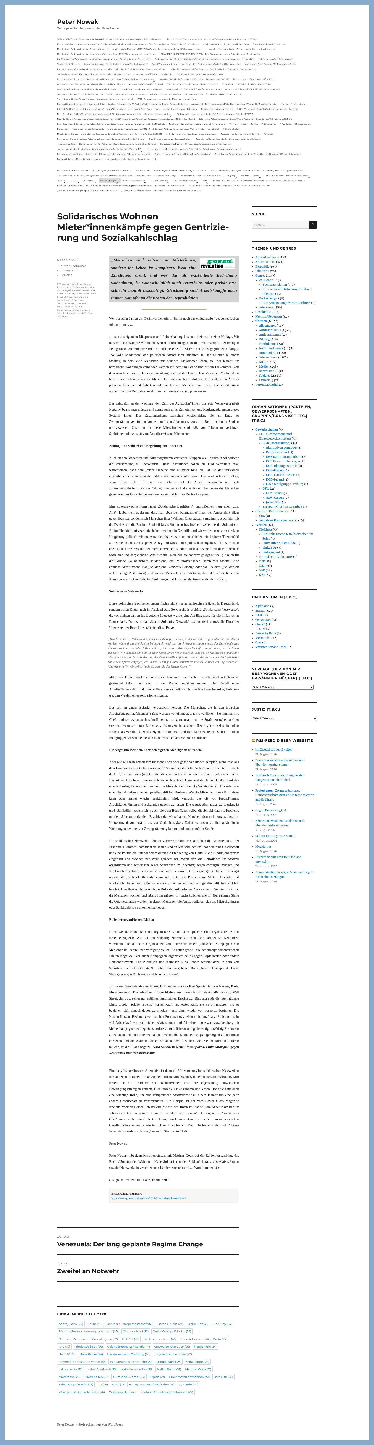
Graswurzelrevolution (172, 1346)
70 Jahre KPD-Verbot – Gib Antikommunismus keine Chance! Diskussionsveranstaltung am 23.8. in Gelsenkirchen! (110, 39)
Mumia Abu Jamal (129, 1377)
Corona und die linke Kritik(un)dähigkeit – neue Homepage (252, 89)
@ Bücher (266, 280)
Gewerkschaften (266, 429)
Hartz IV (67, 1354)
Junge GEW (273, 502)
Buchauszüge (268, 298)
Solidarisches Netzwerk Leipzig (73, 310)
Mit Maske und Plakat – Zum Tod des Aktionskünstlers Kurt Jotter (215, 94)
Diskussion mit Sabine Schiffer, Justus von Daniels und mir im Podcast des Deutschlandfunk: (213, 69)
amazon (260, 611)
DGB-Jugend (275, 479)
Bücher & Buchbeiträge (133, 180)
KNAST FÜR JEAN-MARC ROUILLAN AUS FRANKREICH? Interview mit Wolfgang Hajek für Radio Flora (104, 185)
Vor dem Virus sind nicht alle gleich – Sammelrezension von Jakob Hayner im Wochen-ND (99, 149)
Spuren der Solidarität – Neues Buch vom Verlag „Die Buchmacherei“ (116, 64)
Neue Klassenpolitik (84, 290)
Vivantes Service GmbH (271, 647)
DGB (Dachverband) (276, 443)
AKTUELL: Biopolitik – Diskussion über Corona (287, 175)
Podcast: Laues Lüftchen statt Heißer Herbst (254, 79)
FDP (262, 561)
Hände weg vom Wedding (128, 1354)
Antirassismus (265, 262)
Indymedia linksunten (173, 1354)
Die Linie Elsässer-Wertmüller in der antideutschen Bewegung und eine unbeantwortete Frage (212, 39)
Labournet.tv (70, 1369)
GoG (262, 516)
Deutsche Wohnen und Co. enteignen (88, 1339)
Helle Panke (91, 1354)
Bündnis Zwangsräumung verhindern (89, 1331)
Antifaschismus (270, 330)
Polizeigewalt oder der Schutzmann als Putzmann (200, 74)
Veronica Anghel (266, 385)
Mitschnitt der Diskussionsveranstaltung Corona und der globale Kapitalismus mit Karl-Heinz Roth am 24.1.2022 (109, 134)
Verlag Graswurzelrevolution (151, 1384)
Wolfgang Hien (122, 1392)
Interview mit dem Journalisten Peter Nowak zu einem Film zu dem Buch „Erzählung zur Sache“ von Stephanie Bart (112, 69)
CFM (262, 629)
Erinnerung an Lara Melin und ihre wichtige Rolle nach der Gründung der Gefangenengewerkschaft (194, 149)
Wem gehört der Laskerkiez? (82, 1392)
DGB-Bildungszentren (281, 466)
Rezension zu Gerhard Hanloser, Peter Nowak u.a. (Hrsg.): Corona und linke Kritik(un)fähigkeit (101, 139)
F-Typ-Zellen (286, 124)
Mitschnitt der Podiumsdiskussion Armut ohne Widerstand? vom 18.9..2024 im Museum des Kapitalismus (106, 54)
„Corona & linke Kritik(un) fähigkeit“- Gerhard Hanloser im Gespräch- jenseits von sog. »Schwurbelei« (256, 170)
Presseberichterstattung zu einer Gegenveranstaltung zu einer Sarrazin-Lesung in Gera (229, 185)
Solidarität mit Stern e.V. (68, 64)
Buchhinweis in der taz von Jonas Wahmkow (170, 139)
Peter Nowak (77, 21)
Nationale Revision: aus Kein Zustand (145, 84)
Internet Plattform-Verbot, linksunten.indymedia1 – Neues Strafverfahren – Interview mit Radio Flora (104, 109)
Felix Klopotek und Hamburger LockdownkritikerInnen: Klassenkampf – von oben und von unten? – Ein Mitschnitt (111, 124)
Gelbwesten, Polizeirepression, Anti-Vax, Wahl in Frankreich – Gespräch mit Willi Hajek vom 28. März (245, 119)
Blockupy (222, 1324)
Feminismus (267, 344)
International (268, 357)
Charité (260, 624)
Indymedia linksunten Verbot (82, 1361)
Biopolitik (262, 266)
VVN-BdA (188, 1384)
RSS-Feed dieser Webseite (284, 741)
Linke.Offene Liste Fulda (279, 543)
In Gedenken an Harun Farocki (169, 185)
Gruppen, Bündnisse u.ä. (272, 511)
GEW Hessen (275, 498)
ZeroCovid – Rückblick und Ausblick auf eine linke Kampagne (197, 124)
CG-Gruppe (263, 620)
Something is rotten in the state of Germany (176, 109)
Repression (267, 371)
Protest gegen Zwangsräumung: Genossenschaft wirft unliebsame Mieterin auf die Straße (284, 795)
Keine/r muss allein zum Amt (72, 287)
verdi (118, 1384)
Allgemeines (267, 325)
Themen (61, 180)
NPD (262, 570)
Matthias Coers (198, 1369)
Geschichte (263, 312)
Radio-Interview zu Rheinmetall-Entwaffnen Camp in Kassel (193, 89)
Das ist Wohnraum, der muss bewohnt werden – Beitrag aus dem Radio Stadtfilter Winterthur (196, 64)
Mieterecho (69, 1377)
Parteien (261, 525)
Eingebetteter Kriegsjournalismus (217, 109)
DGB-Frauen (275, 470)
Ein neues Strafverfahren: (293, 104)
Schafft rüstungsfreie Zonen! (275, 836)
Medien (264, 366)
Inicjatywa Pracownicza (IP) (278, 520)
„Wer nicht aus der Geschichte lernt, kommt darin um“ (192, 84)
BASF (259, 615)
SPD (262, 575)
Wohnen (233, 124)
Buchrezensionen (275, 285)
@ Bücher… (89, 180)
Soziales (66, 275)
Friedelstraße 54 (88, 1346)
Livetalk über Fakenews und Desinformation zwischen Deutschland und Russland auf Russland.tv (259, 180)
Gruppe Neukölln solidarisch (76, 284)
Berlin (94, 1324)
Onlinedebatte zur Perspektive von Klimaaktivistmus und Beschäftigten (91, 84)
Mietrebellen (97, 1377)
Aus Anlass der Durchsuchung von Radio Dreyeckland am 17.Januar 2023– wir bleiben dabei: (234, 104)
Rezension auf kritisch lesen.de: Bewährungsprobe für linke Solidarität (228, 139)
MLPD (263, 566)
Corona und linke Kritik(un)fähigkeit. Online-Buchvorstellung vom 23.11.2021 (170, 170)
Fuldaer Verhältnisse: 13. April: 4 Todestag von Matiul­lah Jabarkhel (267, 109)
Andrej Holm (71, 1324)
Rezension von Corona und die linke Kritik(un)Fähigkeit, (247, 134)
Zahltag (254, 124)
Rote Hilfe (223, 1377)
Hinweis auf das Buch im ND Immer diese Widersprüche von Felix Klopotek (195, 144)
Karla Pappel (197, 1361)
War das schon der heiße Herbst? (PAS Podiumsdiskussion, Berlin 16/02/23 (194, 79)
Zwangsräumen (303, 124)
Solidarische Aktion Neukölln (72, 303)
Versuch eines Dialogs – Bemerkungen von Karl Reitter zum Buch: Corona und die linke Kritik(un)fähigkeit (106, 144)
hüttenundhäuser (73, 266)
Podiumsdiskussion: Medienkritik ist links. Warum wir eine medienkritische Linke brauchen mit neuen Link (204, 59)
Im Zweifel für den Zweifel (273, 750)
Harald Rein (205, 1346)
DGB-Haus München (280, 475)
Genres (74, 180)
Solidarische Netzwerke (69, 306)
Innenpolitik (69, 270)
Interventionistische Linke (131, 1361)
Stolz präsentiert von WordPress (100, 1424)
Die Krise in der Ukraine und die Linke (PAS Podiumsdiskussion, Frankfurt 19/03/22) (215, 114)
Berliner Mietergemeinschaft (130, 1324)
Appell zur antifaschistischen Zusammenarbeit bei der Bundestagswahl (242, 49)
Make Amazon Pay (137, 1369)
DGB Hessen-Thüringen (283, 461)
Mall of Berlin (169, 1369)
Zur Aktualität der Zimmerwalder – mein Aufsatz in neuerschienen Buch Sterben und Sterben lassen (104, 59)
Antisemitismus (269, 124)
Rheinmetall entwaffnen (189, 1377)
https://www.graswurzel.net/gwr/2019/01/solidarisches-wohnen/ (148, 1198)
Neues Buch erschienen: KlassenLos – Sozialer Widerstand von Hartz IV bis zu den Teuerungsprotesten (105, 79)
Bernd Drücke (170, 1324)
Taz (102, 1384)
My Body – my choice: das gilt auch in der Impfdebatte (191, 134)
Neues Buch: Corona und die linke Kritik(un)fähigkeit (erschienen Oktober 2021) (94, 170)
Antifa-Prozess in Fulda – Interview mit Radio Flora (177, 190)
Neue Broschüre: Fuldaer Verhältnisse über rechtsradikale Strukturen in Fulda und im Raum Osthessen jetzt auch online (113, 114)
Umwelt (264, 380)
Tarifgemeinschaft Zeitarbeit (282, 507)
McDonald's (263, 638)
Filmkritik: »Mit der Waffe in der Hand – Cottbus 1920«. (247, 84)
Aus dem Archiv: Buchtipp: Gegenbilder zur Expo (226, 44)
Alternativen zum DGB (281, 448)
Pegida (157, 1377)
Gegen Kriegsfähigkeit (270, 810)
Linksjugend (271, 552)
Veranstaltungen (108, 180)
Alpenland (262, 606)
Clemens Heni (135, 1331)
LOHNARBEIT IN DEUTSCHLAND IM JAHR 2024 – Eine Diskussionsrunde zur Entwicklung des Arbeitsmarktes (210, 54)
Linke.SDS (270, 548)
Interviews (266, 307)
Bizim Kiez (198, 1324)
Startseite (245, 175)
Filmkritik (262, 271)
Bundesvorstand (277, 452)
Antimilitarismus (267, 257)
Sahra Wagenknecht (76, 1384)
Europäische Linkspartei (276, 557)
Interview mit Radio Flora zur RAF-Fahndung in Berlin (270, 64)
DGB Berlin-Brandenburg (283, 457)
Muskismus (263, 846)
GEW (266, 488)
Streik (244, 124)
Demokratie (62, 129)
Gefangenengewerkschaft (128, 1346)
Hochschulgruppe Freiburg (284, 484)
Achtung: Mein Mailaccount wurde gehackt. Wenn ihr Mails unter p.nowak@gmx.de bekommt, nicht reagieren (109, 89)
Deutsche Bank (265, 633)
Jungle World (169, 1361)
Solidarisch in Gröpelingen (70, 300)
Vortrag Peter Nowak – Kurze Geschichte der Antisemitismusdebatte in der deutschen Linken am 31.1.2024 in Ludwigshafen (115, 74)
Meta (204, 180)
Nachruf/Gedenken (268, 316)
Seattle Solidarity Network (71, 293)
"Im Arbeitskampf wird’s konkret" (287, 303)
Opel (258, 642)
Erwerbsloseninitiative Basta (203, 1339)
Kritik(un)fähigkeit (231, 129)
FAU (64, 1346)
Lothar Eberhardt (101, 1369)
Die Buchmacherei (159, 1339)
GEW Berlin (274, 493)
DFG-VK (130, 1339)
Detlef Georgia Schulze (172, 1331)
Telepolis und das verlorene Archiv (269, 44)
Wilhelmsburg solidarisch (70, 313)
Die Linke (265, 529)
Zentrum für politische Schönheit (167, 1392)
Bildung (264, 339)
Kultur (263, 362)
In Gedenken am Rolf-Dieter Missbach (275, 59)
